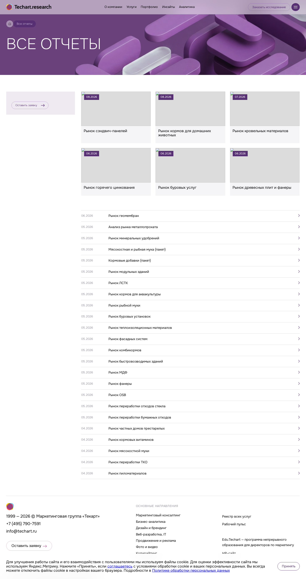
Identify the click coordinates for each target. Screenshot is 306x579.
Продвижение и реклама (156, 540)
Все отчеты (24, 24)
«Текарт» (91, 516)
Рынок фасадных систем (127, 339)
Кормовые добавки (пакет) (129, 260)
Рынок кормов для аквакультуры (134, 294)
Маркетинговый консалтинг (158, 515)
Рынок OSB (117, 395)
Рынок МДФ (117, 372)
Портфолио (149, 7)
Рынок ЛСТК (118, 283)
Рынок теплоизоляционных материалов (140, 328)
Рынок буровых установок (129, 316)
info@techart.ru (21, 531)
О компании (113, 7)
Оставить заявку (26, 105)
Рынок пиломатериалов (127, 473)
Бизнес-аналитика (150, 521)
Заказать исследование (269, 7)
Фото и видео (147, 547)
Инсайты (168, 7)
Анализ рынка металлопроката (133, 227)
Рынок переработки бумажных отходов (139, 417)
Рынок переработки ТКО (127, 462)
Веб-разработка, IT (151, 534)
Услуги (132, 7)
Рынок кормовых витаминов (131, 440)
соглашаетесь (119, 566)
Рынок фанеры (120, 384)
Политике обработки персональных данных (191, 570)
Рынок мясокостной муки (128, 451)
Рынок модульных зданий (128, 272)
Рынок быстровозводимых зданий (135, 361)
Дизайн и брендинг (151, 528)
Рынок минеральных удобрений (133, 238)
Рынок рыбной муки (124, 305)
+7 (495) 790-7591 (23, 523)
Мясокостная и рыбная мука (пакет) (137, 249)
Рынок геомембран (123, 216)
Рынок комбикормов (124, 350)
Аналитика (187, 7)
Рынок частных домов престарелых (136, 428)
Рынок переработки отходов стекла (136, 406)
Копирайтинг (146, 553)
